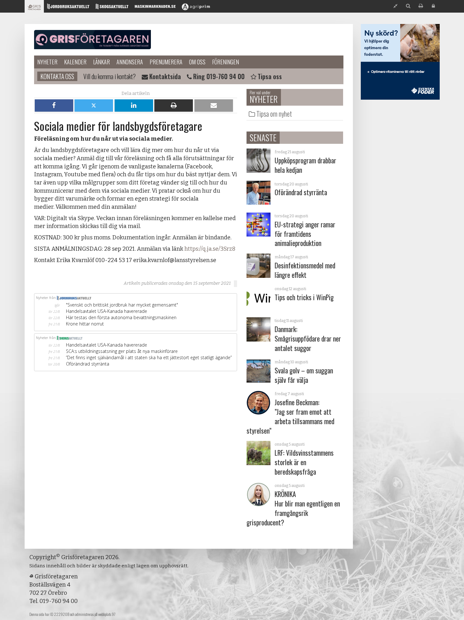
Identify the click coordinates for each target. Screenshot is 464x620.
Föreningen (225, 62)
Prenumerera (166, 62)
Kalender (75, 62)
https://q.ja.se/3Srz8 (209, 248)
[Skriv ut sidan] (420, 6)
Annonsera (129, 62)
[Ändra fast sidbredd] (395, 6)
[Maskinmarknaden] (155, 8)
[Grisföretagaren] (34, 8)
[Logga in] (433, 6)
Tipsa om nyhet (274, 113)
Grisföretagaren (92, 40)
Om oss (197, 62)
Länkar (101, 62)
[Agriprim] (196, 8)
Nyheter (47, 62)
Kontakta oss (57, 76)
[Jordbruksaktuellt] (68, 8)
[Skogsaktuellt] (112, 8)
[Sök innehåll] (408, 6)
